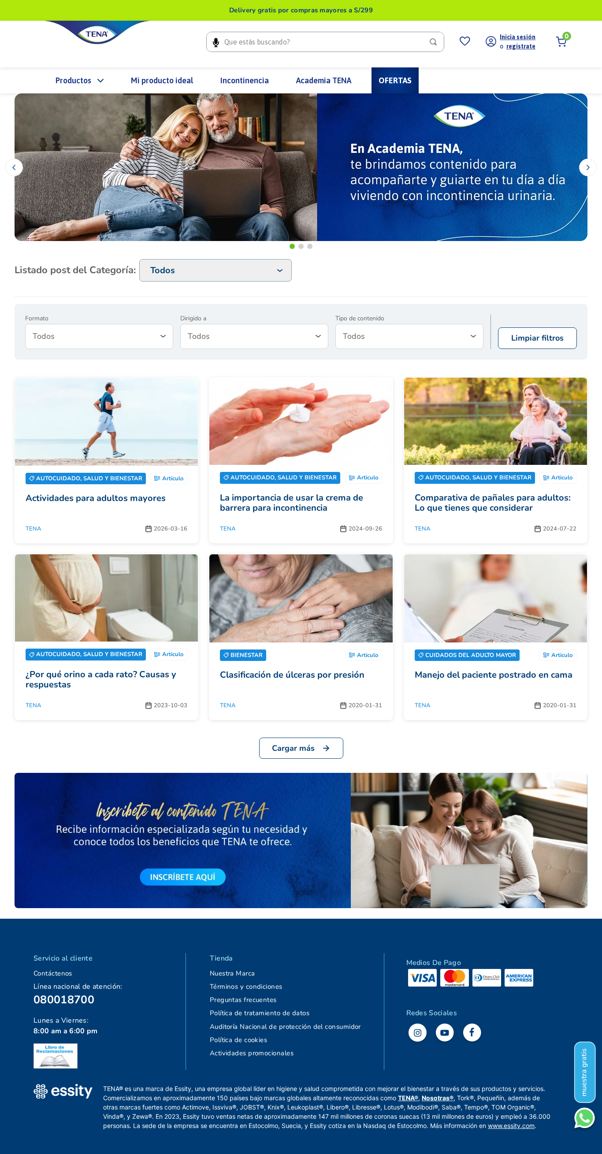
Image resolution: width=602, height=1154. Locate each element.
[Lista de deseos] (465, 41)
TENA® (408, 1098)
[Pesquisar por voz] (215, 42)
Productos (73, 80)
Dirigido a (193, 319)
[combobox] (325, 42)
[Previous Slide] (14, 167)
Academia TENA (323, 80)
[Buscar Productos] (435, 42)
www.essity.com (511, 1125)
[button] (292, 246)
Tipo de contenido (359, 319)
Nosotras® (437, 1098)
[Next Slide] (588, 167)
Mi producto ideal (162, 80)
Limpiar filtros (537, 338)
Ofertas (395, 80)
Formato (36, 319)
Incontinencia (244, 80)
